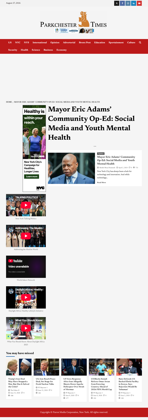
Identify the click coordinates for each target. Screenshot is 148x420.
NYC (17, 42)
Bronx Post (85, 42)
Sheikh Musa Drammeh (107, 167)
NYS (26, 42)
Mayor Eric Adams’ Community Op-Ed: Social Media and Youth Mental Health (116, 160)
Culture (131, 42)
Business (48, 50)
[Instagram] (128, 3)
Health (24, 50)
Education (99, 42)
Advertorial (69, 42)
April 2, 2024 (123, 167)
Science (36, 50)
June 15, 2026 (15, 393)
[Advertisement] (74, 75)
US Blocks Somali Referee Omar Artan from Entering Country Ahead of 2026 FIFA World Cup (101, 384)
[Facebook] (122, 3)
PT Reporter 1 (43, 387)
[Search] (140, 42)
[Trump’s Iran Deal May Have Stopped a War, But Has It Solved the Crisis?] (19, 367)
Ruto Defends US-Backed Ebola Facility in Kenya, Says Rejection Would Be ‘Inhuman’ (129, 384)
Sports (94, 372)
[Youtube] (139, 3)
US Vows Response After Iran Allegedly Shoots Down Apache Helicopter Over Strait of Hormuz (73, 384)
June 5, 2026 (125, 395)
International (40, 42)
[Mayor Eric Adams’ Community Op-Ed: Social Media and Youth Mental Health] (71, 168)
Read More (101, 182)
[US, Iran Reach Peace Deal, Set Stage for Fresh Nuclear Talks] (46, 367)
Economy (62, 50)
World (39, 372)
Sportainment (116, 42)
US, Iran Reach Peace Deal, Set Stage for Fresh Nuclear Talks (45, 381)
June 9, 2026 (70, 395)
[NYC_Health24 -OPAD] (34, 148)
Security (12, 50)
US (10, 42)
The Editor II (15, 390)
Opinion (54, 42)
